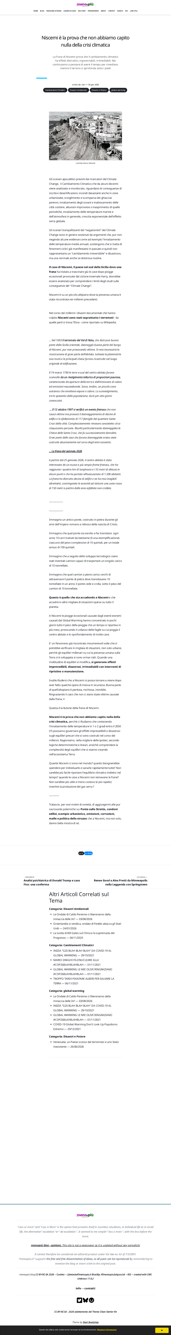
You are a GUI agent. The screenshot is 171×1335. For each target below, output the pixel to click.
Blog (42, 11)
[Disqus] (85, 1097)
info (78, 1288)
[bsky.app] (86, 1300)
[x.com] (80, 1300)
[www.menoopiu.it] (91, 1300)
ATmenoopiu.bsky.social (113, 1274)
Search (120, 11)
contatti (89, 1288)
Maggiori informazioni (107, 1330)
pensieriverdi (93, 11)
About (103, 11)
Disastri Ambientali (78, 90)
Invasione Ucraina (53, 11)
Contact (111, 11)
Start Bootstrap (91, 1322)
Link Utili (134, 11)
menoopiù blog (38, 1274)
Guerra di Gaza (69, 11)
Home (35, 11)
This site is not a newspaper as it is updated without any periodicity (85, 1245)
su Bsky (88, 853)
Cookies (61, 1274)
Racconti (82, 11)
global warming (118, 90)
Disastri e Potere (99, 90)
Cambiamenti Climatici (55, 90)
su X (81, 853)
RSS (126, 11)
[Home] (85, 4)
